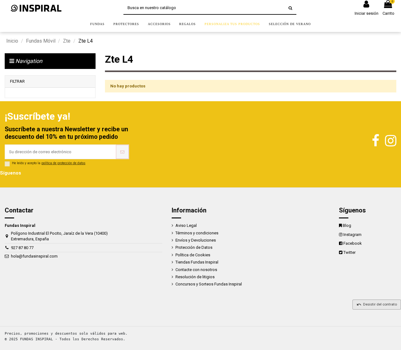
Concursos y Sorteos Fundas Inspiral (208, 284)
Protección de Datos (193, 247)
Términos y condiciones (196, 233)
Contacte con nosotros (196, 269)
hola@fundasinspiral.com (34, 256)
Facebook (352, 243)
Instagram (352, 234)
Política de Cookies (192, 255)
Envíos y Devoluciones (195, 240)
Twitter (349, 252)
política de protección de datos (63, 163)
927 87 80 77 (22, 247)
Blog (347, 225)
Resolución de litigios (195, 276)
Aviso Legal (186, 225)
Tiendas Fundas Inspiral (196, 262)
